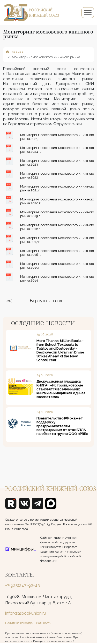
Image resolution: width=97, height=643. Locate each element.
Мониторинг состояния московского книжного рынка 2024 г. (57, 150)
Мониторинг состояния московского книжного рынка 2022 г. (57, 175)
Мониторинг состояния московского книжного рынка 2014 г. (57, 278)
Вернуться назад (45, 300)
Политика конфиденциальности (28, 623)
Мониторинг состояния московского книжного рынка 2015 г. (57, 265)
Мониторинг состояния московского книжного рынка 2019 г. (57, 214)
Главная (16, 52)
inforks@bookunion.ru (25, 613)
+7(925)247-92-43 (22, 585)
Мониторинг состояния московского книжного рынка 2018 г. (57, 227)
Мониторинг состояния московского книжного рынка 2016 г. (57, 253)
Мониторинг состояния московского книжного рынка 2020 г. (57, 201)
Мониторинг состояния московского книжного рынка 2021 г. (57, 188)
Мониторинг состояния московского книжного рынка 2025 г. (57, 137)
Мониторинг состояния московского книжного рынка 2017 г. (57, 240)
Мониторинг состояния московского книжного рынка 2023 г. (57, 162)
